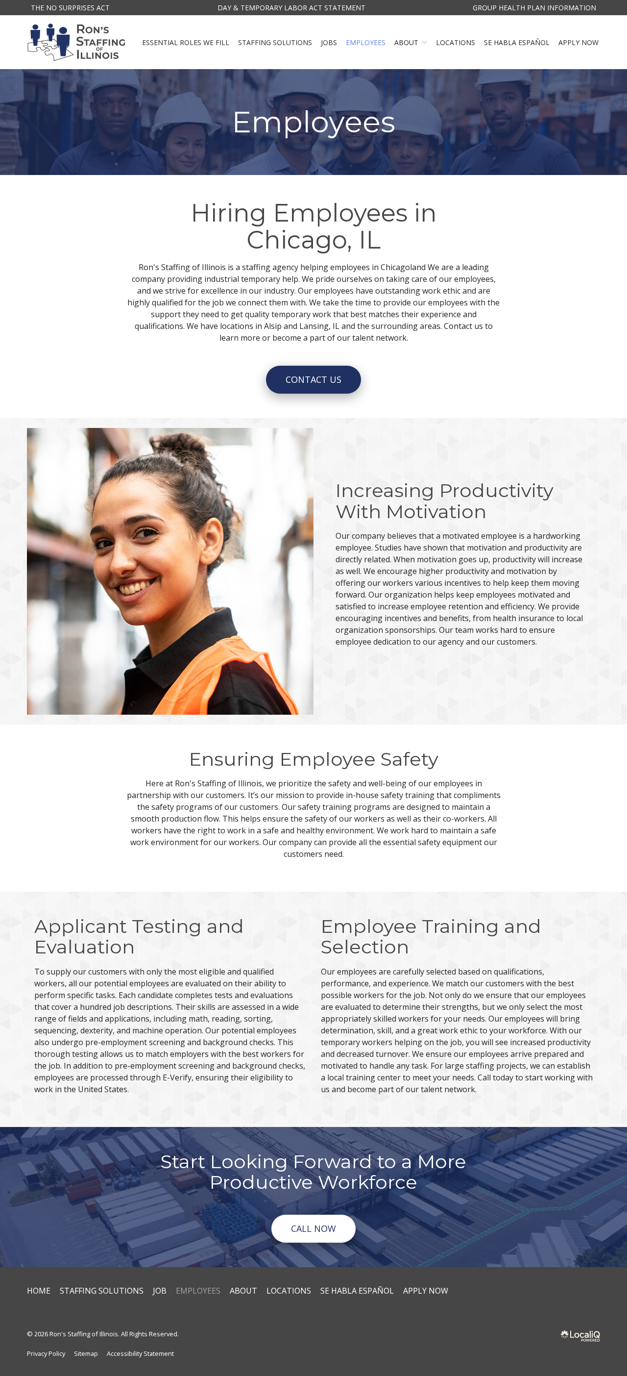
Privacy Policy (46, 1353)
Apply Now (578, 42)
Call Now (313, 1228)
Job (160, 1290)
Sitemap (86, 1353)
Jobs (329, 42)
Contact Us (313, 379)
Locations (455, 42)
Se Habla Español (517, 42)
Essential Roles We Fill (185, 42)
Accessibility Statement (140, 1353)
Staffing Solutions (275, 42)
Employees (366, 42)
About (406, 42)
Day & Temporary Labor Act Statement (291, 7)
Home (38, 1290)
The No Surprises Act (70, 7)
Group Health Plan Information (534, 7)
